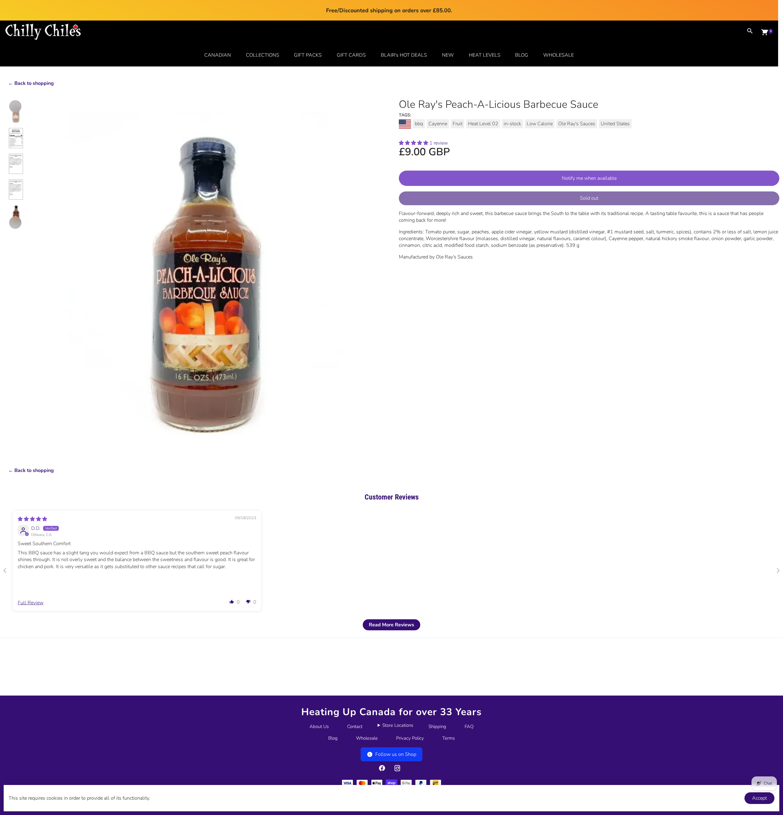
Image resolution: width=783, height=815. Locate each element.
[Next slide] (778, 570)
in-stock (512, 123)
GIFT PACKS (308, 55)
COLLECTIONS (262, 55)
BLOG (521, 55)
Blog (333, 738)
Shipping (437, 726)
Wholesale (367, 738)
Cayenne (438, 123)
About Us (319, 726)
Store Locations (397, 725)
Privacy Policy (410, 738)
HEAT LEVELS (484, 55)
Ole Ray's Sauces (576, 123)
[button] (414, 143)
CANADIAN (217, 55)
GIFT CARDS (351, 55)
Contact (354, 726)
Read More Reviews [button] (391, 624)
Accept (759, 798)
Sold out (589, 198)
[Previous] (15, 106)
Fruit (457, 123)
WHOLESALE (558, 55)
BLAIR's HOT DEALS (404, 55)
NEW (448, 55)
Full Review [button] (30, 602)
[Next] (15, 223)
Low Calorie (540, 123)
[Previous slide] (5, 570)
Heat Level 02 (483, 123)
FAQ (469, 726)
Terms (448, 738)
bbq (419, 123)
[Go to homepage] (43, 38)
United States (615, 123)
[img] (32, 519)
